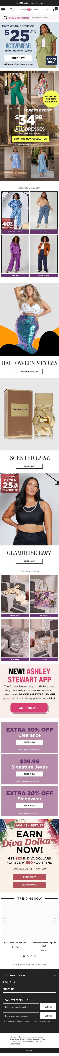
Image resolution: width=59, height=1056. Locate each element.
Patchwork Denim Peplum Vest (44, 944)
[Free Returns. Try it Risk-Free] (29, 17)
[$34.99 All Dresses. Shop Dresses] (29, 126)
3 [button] (31, 956)
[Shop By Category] (29, 188)
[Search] (11, 9)
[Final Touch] (29, 571)
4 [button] (35, 956)
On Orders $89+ (30, 3)
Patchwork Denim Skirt (15, 943)
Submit (48, 1007)
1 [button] (24, 956)
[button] (3, 919)
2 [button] (27, 956)
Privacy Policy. (15, 1043)
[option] (29, 3)
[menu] (3, 9)
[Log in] (47, 9)
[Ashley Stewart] (29, 45)
